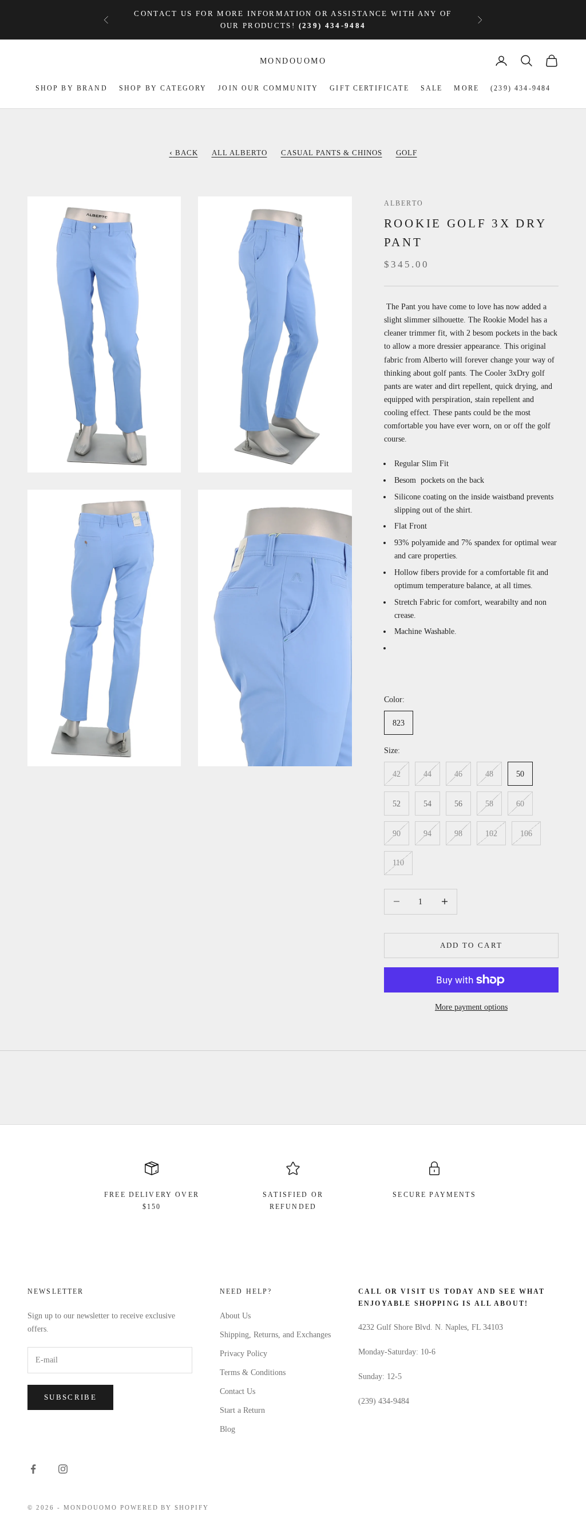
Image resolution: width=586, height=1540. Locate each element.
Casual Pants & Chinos (331, 152)
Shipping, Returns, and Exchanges (275, 1334)
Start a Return (242, 1410)
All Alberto (239, 152)
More (466, 88)
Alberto (403, 203)
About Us (235, 1315)
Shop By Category (163, 88)
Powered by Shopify (164, 1507)
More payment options (471, 1007)
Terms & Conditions (253, 1372)
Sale (432, 88)
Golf (406, 152)
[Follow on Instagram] (63, 1469)
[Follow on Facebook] (33, 1469)
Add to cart (471, 945)
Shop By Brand (71, 88)
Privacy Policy (243, 1353)
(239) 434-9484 (520, 88)
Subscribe (70, 1397)
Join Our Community (268, 88)
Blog (227, 1429)
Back (183, 152)
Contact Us (237, 1391)
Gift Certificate (369, 88)
